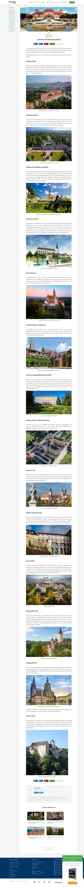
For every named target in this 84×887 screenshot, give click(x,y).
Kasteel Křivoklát (12, 28)
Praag (42, 615)
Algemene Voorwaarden (18, 881)
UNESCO (36, 388)
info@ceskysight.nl (59, 870)
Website (36, 792)
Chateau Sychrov (12, 10)
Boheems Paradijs (44, 121)
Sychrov (31, 119)
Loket (43, 720)
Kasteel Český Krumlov (11, 26)
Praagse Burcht (12, 30)
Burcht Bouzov (11, 15)
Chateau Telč (11, 23)
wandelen (49, 385)
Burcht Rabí (11, 27)
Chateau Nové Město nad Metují (12, 12)
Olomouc (52, 381)
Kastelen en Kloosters (49, 36)
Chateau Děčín (11, 9)
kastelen (36, 50)
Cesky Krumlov (42, 556)
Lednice (33, 424)
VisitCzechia (48, 34)
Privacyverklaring (26, 881)
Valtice (37, 424)
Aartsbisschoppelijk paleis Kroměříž (12, 20)
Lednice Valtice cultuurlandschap (12, 22)
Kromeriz (43, 415)
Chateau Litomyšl (12, 14)
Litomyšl (49, 227)
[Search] (43, 872)
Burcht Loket (11, 31)
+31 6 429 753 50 (59, 868)
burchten (45, 50)
